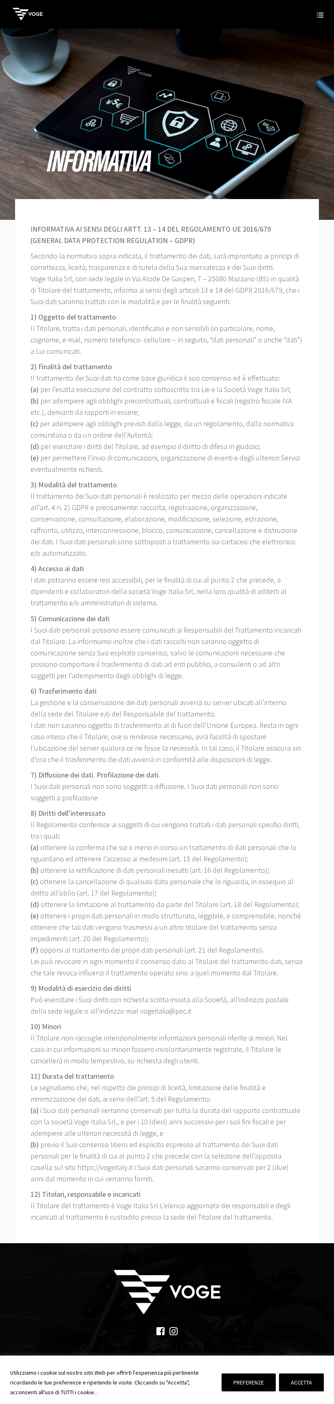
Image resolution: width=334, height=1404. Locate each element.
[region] (167, 1380)
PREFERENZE (248, 1382)
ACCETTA (301, 1382)
